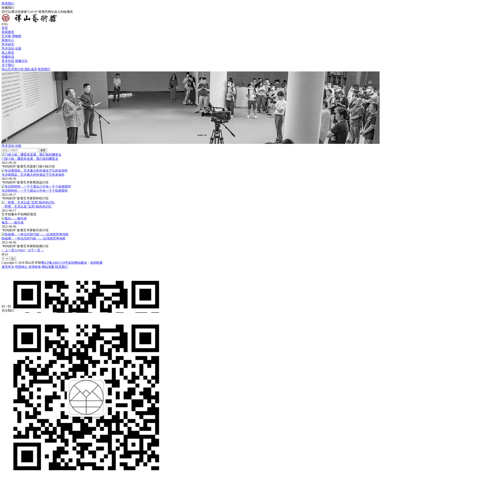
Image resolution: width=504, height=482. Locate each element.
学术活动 (8, 48)
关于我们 (8, 65)
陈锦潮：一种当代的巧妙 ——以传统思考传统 (33, 238)
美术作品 (8, 61)
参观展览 (8, 32)
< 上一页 (8, 250)
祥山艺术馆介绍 (13, 69)
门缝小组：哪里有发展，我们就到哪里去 (30, 158)
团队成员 (30, 69)
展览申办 (8, 266)
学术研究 (8, 44)
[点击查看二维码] (252, 286)
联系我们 (8, 3)
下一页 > (37, 250)
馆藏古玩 (21, 61)
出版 (18, 48)
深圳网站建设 (77, 262)
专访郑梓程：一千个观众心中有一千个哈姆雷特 (35, 190)
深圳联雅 (96, 262)
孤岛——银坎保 (13, 222)
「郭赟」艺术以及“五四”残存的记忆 (27, 206)
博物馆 (16, 36)
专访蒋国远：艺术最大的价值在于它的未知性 (33, 174)
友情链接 (34, 266)
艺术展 (6, 36)
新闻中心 (8, 40)
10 (29, 250)
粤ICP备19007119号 (54, 262)
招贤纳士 (21, 266)
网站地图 (48, 266)
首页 (5, 28)
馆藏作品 (8, 56)
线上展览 (8, 52)
